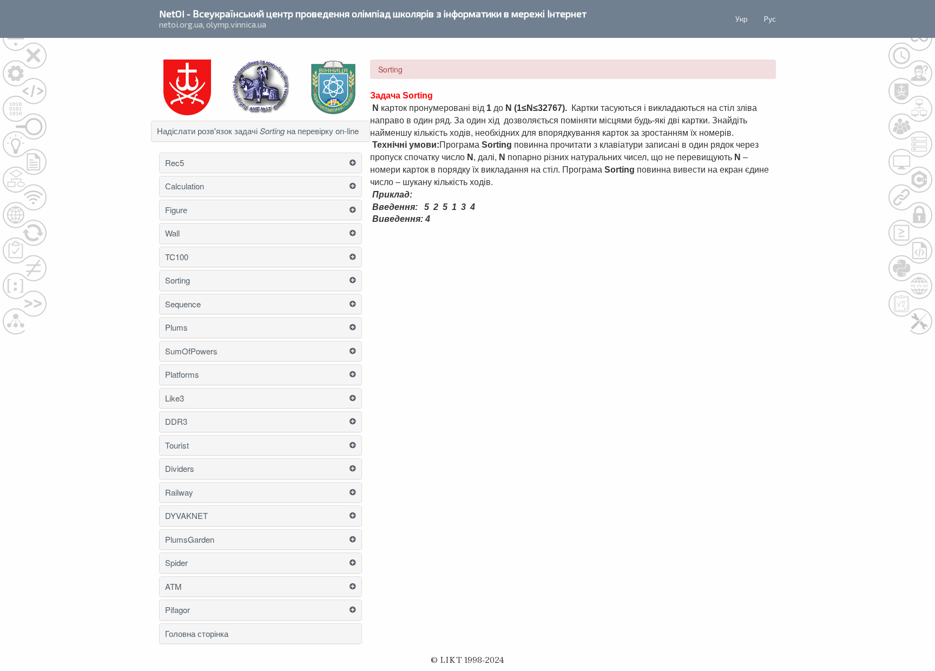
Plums (176, 327)
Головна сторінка (196, 634)
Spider (176, 563)
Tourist (177, 445)
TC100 (176, 257)
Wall (172, 233)
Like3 (174, 398)
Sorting (177, 280)
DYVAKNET (186, 516)
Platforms (182, 374)
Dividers (179, 468)
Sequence (183, 304)
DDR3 (176, 421)
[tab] (261, 131)
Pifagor (177, 610)
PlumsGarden (189, 539)
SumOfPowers (191, 351)
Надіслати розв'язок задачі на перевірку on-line (258, 131)
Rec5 (174, 163)
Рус (770, 18)
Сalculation (184, 186)
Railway (179, 492)
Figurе (177, 210)
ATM (173, 586)
